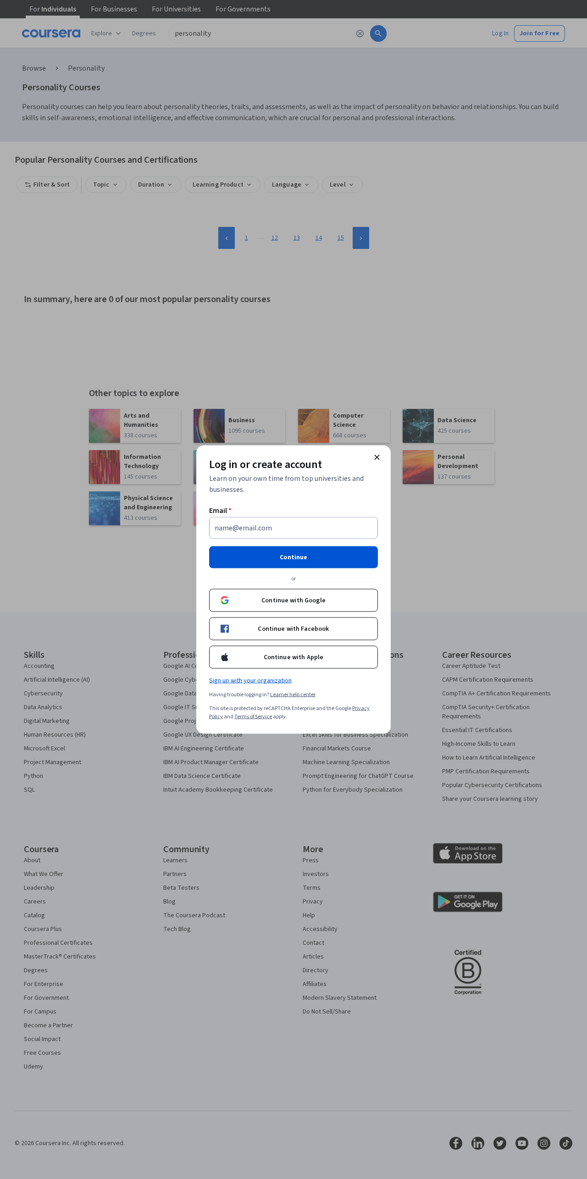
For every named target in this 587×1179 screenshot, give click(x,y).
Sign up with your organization (250, 680)
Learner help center (293, 695)
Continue (293, 557)
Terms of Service (253, 717)
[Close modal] (377, 457)
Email (220, 510)
